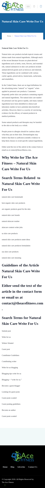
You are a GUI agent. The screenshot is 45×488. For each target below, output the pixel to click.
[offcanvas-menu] (41, 6)
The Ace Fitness (8, 482)
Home (9, 36)
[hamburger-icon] (28, 6)
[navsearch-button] (35, 6)
